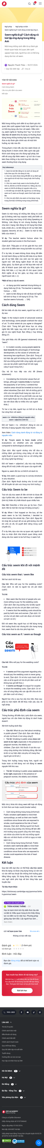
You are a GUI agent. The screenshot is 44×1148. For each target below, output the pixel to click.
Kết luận (5, 94)
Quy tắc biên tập (13, 69)
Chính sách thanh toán (10, 1042)
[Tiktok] (33, 1012)
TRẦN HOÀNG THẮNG (16, 906)
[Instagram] (39, 1012)
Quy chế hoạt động (9, 1046)
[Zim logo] (4, 3)
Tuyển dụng (6, 1053)
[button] (29, 3)
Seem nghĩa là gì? (8, 84)
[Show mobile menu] (40, 3)
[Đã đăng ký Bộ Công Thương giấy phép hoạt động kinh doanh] (18, 1141)
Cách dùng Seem (8, 87)
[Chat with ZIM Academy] (39, 1143)
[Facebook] (21, 1012)
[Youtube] (27, 1012)
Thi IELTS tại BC (7, 1027)
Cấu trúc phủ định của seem (12, 90)
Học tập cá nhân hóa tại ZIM (12, 1061)
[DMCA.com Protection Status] (6, 1141)
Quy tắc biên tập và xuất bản (12, 1049)
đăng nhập (15, 960)
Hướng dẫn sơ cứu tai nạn (11, 1057)
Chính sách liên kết (8, 1038)
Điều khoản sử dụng (9, 1034)
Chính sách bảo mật (9, 1031)
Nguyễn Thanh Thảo (16, 65)
